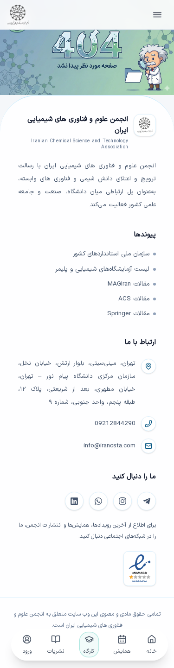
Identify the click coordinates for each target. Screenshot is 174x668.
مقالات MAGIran (128, 284)
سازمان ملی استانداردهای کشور (111, 254)
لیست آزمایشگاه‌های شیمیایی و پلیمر (102, 269)
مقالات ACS (133, 299)
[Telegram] (146, 501)
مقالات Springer (128, 313)
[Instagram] (122, 501)
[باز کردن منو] (157, 15)
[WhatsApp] (98, 501)
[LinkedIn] (74, 501)
